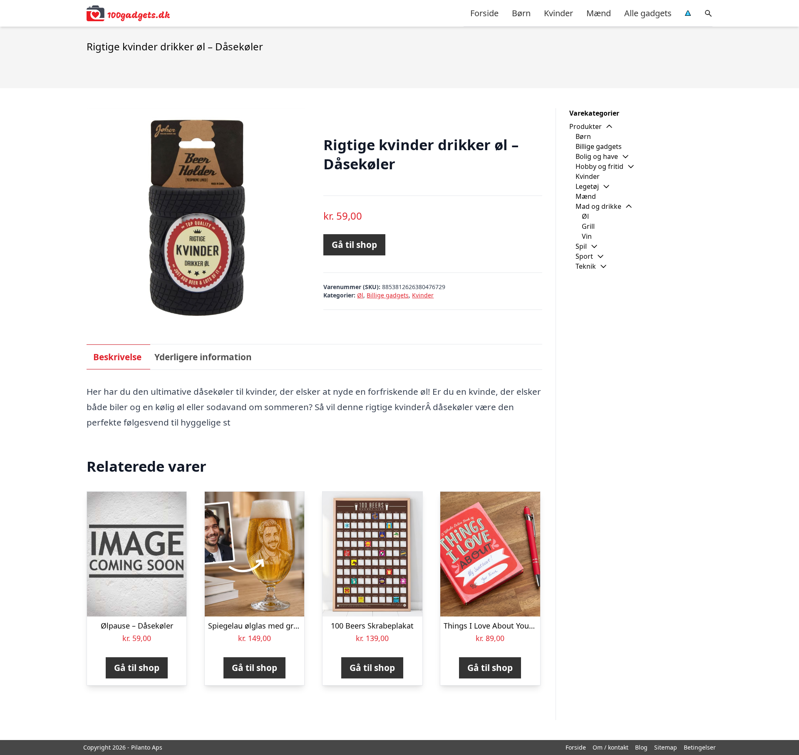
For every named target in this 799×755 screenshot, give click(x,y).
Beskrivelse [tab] (117, 357)
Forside (484, 13)
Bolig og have (597, 156)
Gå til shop (354, 244)
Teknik (586, 266)
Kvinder (558, 13)
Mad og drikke (598, 206)
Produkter (585, 126)
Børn (521, 13)
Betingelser (700, 747)
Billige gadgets (388, 295)
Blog (641, 747)
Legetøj (587, 186)
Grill (588, 226)
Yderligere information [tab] (203, 357)
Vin (587, 236)
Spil (581, 246)
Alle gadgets (648, 13)
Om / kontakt (610, 747)
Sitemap (665, 747)
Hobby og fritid (599, 166)
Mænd (598, 13)
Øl (360, 295)
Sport (584, 256)
